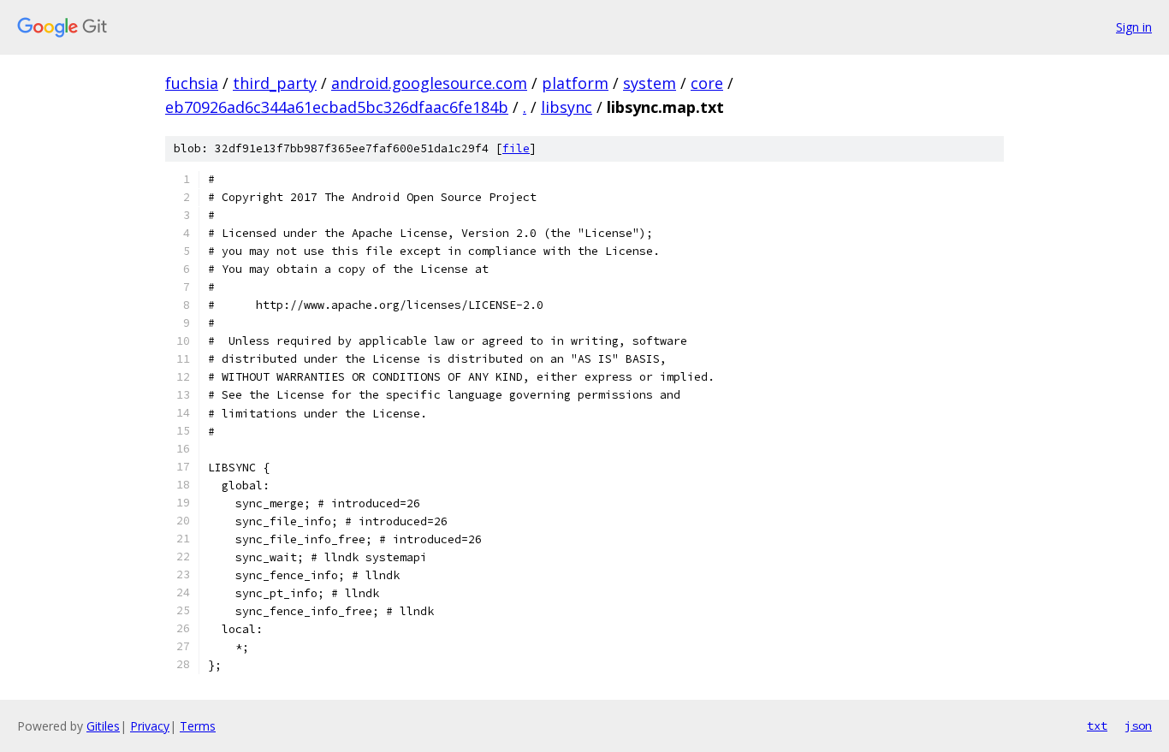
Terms (198, 726)
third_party (275, 83)
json (1138, 725)
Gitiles (103, 726)
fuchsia (191, 83)
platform (575, 83)
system (649, 83)
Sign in (1134, 27)
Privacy (149, 726)
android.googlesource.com (429, 83)
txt (1097, 725)
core (707, 83)
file (516, 148)
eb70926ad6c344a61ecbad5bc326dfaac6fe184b (336, 107)
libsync (566, 107)
